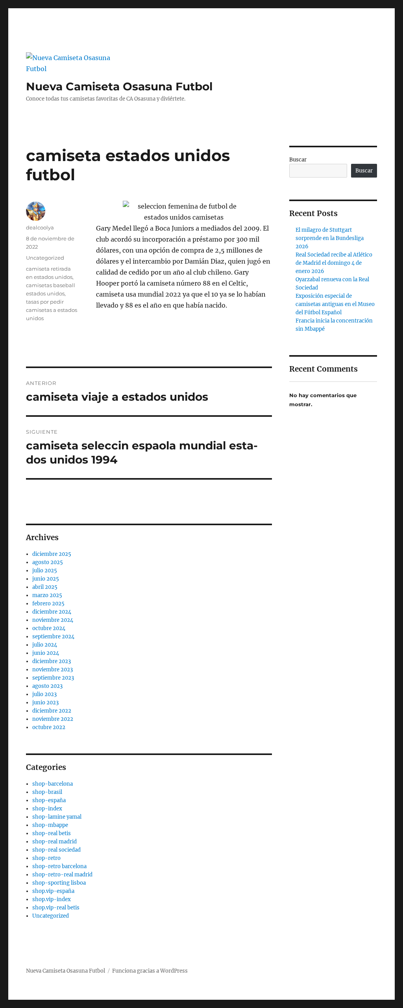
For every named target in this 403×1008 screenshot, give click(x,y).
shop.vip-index (51, 899)
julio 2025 (44, 570)
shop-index (47, 808)
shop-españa (49, 800)
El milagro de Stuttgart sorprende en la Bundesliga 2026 (330, 238)
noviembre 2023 (52, 669)
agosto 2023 (47, 686)
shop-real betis (51, 833)
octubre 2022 (48, 727)
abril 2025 (44, 587)
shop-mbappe (50, 825)
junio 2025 (45, 578)
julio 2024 (44, 644)
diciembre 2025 (51, 554)
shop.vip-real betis (55, 907)
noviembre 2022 (52, 719)
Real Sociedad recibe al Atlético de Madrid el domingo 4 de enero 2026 (334, 263)
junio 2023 (45, 702)
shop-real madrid (54, 841)
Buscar (298, 159)
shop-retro (46, 858)
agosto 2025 (47, 562)
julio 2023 (44, 694)
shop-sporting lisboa (59, 883)
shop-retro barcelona (59, 866)
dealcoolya (40, 227)
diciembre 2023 (51, 661)
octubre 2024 (48, 628)
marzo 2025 (47, 595)
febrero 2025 (48, 603)
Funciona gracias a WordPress (150, 971)
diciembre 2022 (51, 710)
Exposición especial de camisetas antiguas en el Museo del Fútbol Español (335, 304)
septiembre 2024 (53, 636)
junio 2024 (45, 653)
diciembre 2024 (51, 611)
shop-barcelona (52, 784)
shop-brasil (47, 792)
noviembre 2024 (52, 620)
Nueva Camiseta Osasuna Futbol (119, 86)
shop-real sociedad (56, 850)
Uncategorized (45, 258)
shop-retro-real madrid (62, 874)
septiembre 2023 (53, 677)
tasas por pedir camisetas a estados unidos (51, 310)
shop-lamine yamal (56, 817)
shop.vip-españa (53, 891)
